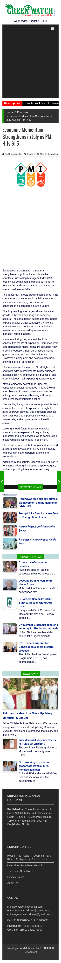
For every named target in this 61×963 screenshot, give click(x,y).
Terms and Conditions (20, 871)
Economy (22, 112)
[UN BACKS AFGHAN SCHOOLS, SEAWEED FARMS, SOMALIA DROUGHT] (2, 481)
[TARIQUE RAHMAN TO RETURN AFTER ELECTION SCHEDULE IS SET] (59, 481)
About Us (12, 883)
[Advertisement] (30, 65)
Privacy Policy (15, 877)
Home (10, 112)
